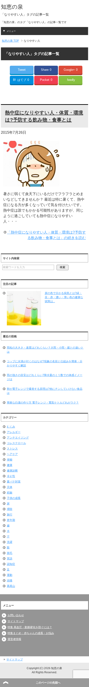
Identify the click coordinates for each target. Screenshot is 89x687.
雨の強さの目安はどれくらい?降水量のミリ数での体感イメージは (44, 377)
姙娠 (9, 492)
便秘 (9, 459)
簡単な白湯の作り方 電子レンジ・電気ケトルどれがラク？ (43, 402)
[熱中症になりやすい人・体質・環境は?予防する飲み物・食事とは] (31, 184)
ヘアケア (12, 454)
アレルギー (14, 432)
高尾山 (11, 586)
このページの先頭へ (48, 682)
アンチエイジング (18, 437)
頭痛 (9, 580)
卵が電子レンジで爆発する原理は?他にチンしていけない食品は (44, 391)
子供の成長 (14, 498)
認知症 (11, 564)
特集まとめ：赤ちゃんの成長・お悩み (31, 633)
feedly (71, 80)
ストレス (12, 448)
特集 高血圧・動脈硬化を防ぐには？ (30, 627)
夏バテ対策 (14, 481)
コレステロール (16, 443)
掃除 (9, 509)
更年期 (11, 520)
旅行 (9, 514)
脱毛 (9, 553)
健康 (9, 465)
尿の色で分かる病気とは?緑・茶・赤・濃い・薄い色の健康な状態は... (64, 297)
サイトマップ (16, 621)
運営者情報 (14, 639)
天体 (9, 487)
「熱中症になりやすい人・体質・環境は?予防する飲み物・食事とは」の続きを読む (46, 235)
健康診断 (12, 470)
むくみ (11, 426)
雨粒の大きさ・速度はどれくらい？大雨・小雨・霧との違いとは (45, 349)
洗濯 (9, 542)
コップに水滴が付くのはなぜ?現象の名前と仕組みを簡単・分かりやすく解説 (44, 363)
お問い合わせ (16, 615)
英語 (9, 558)
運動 (9, 575)
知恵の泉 (12, 7)
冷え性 (11, 476)
